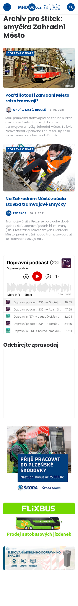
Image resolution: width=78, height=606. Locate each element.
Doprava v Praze (20, 53)
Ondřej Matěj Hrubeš (29, 109)
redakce (19, 213)
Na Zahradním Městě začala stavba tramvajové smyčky (35, 201)
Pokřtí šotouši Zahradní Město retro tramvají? (37, 98)
